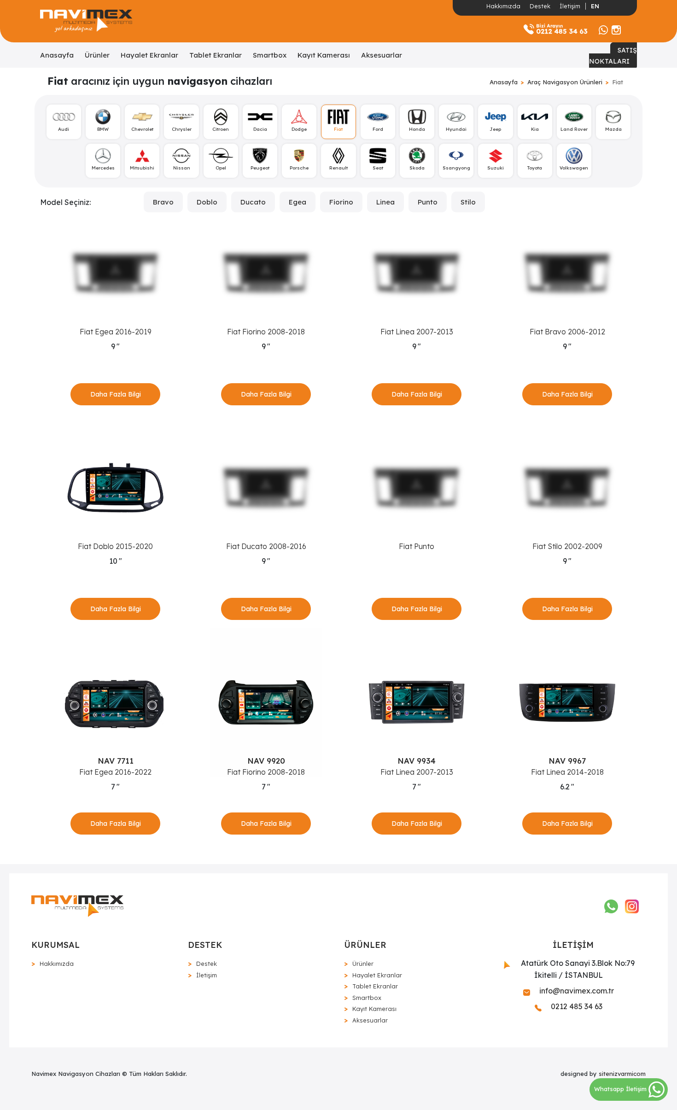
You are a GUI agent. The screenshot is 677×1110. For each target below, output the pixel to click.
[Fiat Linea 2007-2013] (417, 273)
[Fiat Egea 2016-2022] (115, 702)
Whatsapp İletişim (621, 1088)
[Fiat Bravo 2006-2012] (567, 273)
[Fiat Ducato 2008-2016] (266, 487)
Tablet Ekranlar (215, 55)
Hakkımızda (503, 6)
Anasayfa (57, 55)
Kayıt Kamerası (324, 55)
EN (595, 6)
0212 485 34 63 (575, 1006)
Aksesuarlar (381, 55)
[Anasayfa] (86, 21)
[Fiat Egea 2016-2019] (115, 273)
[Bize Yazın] (603, 29)
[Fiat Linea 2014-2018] (567, 702)
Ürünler (97, 55)
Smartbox (269, 55)
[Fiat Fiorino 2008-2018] (266, 273)
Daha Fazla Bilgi (115, 394)
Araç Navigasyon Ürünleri (564, 82)
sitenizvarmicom (622, 1073)
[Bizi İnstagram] (616, 29)
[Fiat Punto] (417, 487)
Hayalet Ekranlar (149, 55)
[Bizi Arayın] (555, 29)
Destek (540, 6)
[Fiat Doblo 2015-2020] (115, 487)
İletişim (570, 6)
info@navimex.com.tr (575, 990)
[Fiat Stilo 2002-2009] (567, 487)
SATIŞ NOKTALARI (613, 55)
